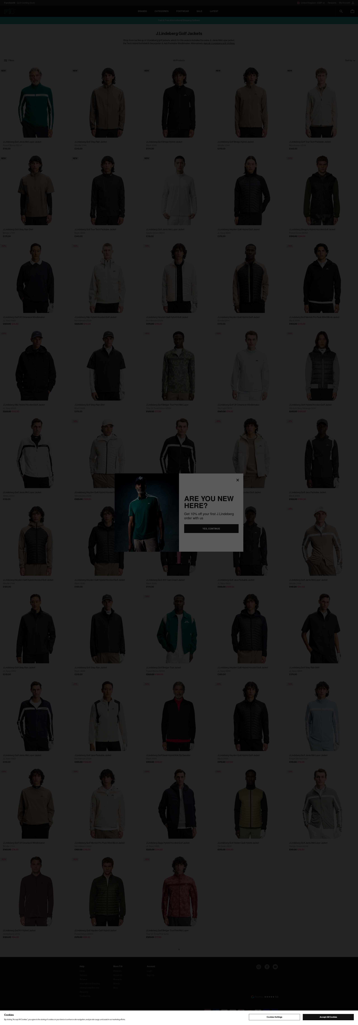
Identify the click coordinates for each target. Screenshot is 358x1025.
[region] (179, 1017)
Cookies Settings (274, 1017)
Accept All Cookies (328, 1017)
